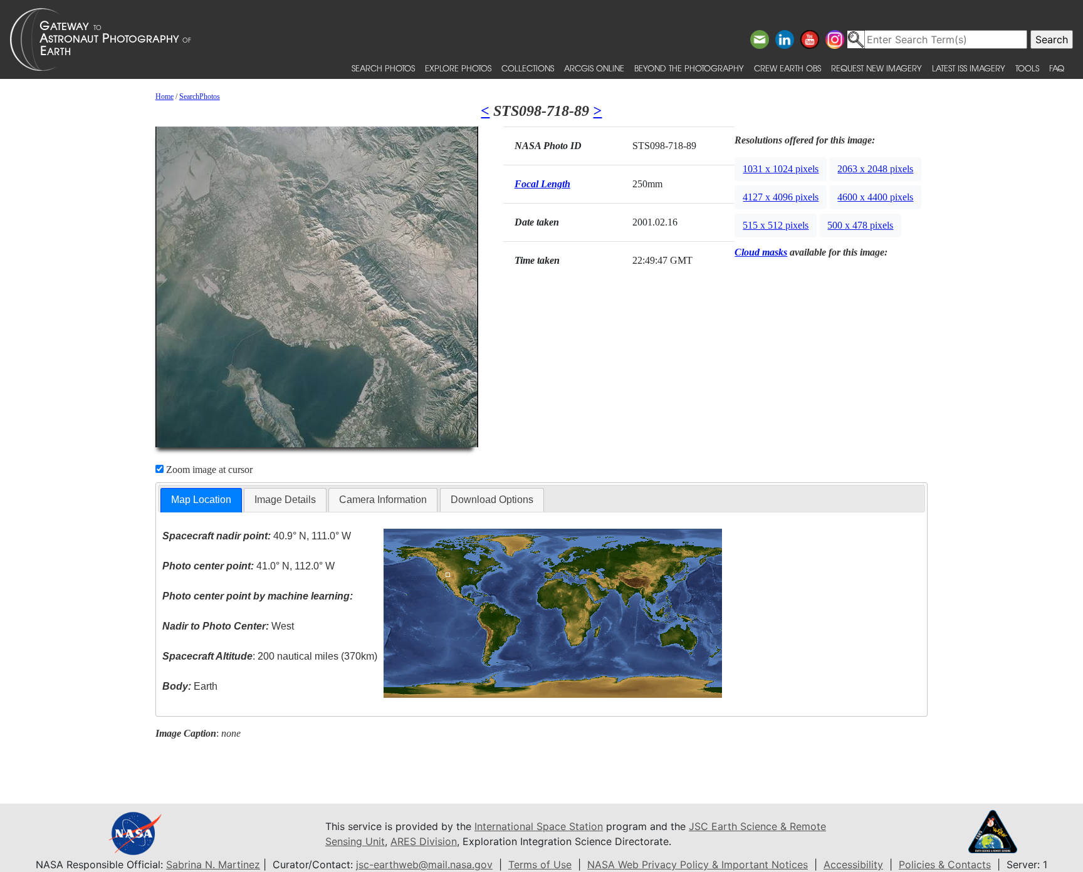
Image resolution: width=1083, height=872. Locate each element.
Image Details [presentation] (285, 499)
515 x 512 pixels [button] (775, 225)
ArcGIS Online (594, 68)
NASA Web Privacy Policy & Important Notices (697, 864)
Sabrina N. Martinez (213, 864)
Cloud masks (761, 252)
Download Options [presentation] (492, 499)
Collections (527, 68)
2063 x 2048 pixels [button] (875, 169)
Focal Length (542, 184)
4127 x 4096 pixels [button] (781, 197)
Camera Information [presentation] (383, 499)
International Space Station (538, 826)
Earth (189, 686)
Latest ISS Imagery (968, 68)
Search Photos (383, 68)
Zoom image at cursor (208, 469)
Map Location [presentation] (201, 499)
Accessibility (853, 864)
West (228, 626)
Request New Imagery (876, 68)
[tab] (201, 500)
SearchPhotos (199, 96)
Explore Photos (458, 68)
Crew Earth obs (787, 68)
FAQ (1056, 68)
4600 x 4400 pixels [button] (875, 197)
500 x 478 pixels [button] (860, 225)
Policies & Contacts (945, 864)
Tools (1027, 68)
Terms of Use (540, 864)
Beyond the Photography (689, 68)
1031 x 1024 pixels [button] (781, 169)
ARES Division (423, 841)
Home (164, 96)
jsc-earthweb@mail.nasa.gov (424, 864)
